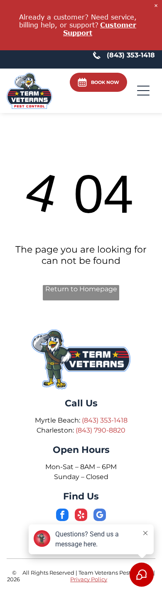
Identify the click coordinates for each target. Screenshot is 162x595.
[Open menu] (143, 90)
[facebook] (62, 516)
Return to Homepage (81, 289)
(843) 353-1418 (105, 420)
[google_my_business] (99, 516)
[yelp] (81, 516)
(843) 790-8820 (100, 430)
